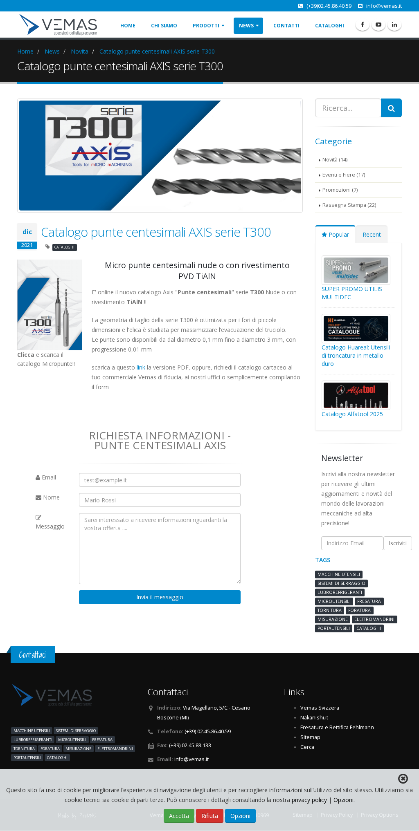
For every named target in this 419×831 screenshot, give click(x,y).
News (246, 25)
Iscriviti (398, 543)
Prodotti (206, 25)
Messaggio (50, 526)
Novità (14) (334, 159)
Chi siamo (164, 25)
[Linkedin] (394, 24)
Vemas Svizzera (319, 707)
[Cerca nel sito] (391, 108)
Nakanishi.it (314, 717)
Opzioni (343, 800)
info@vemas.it (384, 5)
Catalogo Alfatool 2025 (352, 414)
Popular (338, 234)
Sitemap (310, 737)
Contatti (286, 25)
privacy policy (310, 800)
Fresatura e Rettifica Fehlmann (337, 727)
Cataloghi (329, 25)
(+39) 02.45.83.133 (190, 745)
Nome (50, 497)
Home (127, 25)
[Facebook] (362, 24)
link (141, 367)
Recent (372, 234)
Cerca (307, 747)
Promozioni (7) (340, 189)
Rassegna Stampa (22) (349, 205)
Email (48, 477)
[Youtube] (378, 24)
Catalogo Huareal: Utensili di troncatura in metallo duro (356, 355)
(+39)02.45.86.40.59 (328, 5)
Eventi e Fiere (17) (343, 174)
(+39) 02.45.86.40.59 (208, 731)
